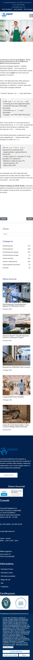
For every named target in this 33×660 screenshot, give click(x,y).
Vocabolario (4, 587)
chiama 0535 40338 (18, 4)
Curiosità (5, 268)
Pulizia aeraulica (8, 258)
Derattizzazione (8, 246)
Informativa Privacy (7, 569)
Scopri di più (9, 475)
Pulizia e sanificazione (10, 261)
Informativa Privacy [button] (22, 644)
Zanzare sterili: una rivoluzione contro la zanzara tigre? (16, 336)
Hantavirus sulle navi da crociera (16, 367)
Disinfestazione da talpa (10, 255)
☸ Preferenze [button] (8, 647)
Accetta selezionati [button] (16, 651)
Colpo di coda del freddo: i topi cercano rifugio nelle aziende (16, 426)
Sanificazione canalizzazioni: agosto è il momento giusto (15, 305)
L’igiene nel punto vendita (13, 397)
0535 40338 (6, 524)
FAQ (2, 583)
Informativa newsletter (8, 576)
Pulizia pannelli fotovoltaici (11, 265)
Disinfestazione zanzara (10, 252)
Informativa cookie (7, 573)
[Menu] (31, 15)
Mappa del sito (5, 580)
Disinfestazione (8, 249)
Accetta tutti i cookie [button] (10, 655)
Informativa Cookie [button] (9, 644)
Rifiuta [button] (24, 655)
